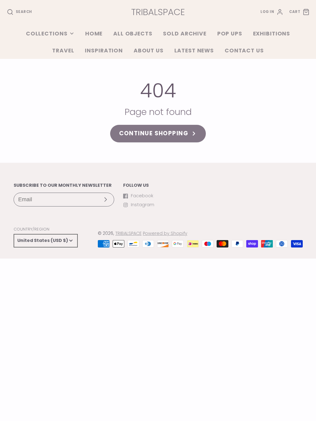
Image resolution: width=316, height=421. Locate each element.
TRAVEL (63, 50)
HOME (93, 33)
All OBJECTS (132, 33)
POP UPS (229, 33)
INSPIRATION (104, 50)
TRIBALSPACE (128, 233)
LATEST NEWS (194, 50)
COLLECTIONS (47, 33)
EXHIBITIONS (271, 33)
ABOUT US (149, 50)
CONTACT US (244, 50)
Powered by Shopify (165, 233)
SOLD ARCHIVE (184, 33)
